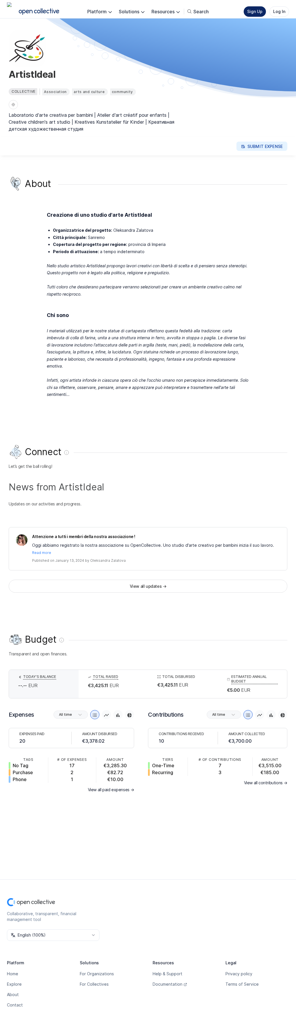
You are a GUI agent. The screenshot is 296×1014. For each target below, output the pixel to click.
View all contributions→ (265, 782)
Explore (14, 984)
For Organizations (97, 973)
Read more (41, 552)
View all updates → (148, 586)
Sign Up (254, 11)
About (13, 994)
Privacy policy (238, 973)
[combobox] (53, 935)
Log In (279, 11)
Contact (15, 1004)
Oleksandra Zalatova (108, 560)
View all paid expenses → (111, 789)
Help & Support (167, 973)
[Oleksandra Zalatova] (21, 540)
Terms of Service (242, 984)
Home (12, 973)
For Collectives (94, 984)
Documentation (167, 984)
